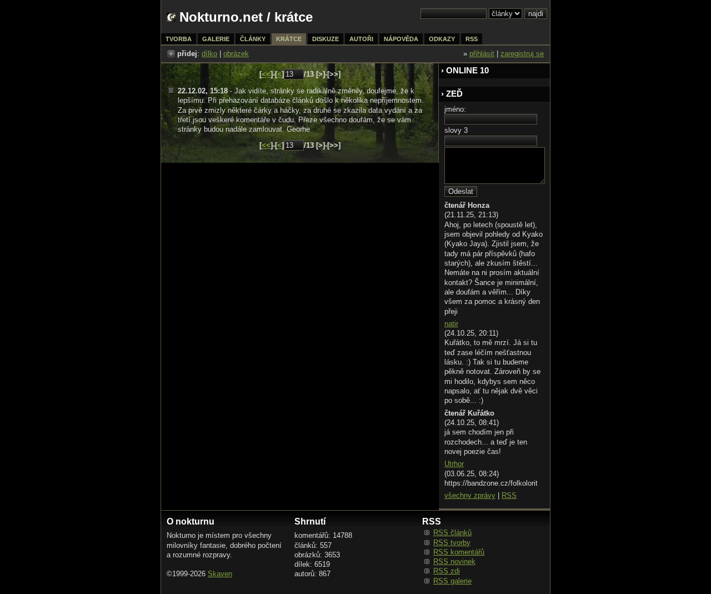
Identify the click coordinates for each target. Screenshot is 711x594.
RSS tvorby (451, 542)
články (253, 39)
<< (266, 74)
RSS (509, 495)
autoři (361, 39)
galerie (215, 39)
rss (471, 39)
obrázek (236, 53)
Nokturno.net (221, 16)
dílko (209, 53)
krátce (289, 39)
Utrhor (454, 464)
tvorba (179, 39)
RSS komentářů (458, 552)
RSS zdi (446, 571)
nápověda (401, 39)
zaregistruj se (522, 53)
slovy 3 (456, 130)
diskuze (325, 39)
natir (451, 324)
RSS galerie (452, 581)
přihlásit (481, 53)
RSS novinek (454, 561)
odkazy (442, 39)
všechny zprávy (469, 495)
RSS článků (452, 532)
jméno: (455, 109)
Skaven (220, 574)
